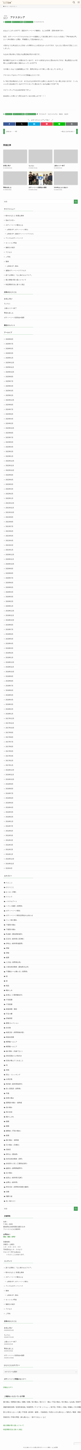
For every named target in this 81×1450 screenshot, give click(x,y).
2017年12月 (10, 718)
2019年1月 (9, 657)
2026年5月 (9, 348)
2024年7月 (9, 409)
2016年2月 (9, 817)
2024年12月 (10, 400)
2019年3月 (9, 648)
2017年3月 (9, 756)
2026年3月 (9, 353)
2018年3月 (9, 704)
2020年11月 (10, 559)
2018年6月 (9, 690)
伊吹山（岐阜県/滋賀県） (15, 943)
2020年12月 (10, 554)
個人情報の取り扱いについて (16, 280)
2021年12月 (10, 503)
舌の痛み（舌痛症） (13, 1145)
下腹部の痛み (11, 925)
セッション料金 (11, 243)
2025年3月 (9, 390)
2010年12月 (10, 859)
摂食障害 (9, 1018)
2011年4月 (9, 840)
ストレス (9, 896)
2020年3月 (9, 596)
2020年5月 (9, 587)
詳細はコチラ (8, 1387)
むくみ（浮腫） (11, 892)
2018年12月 (10, 662)
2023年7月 (9, 437)
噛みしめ (9, 990)
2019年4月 (9, 643)
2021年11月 (10, 508)
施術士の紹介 (10, 247)
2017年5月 (9, 751)
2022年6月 (9, 480)
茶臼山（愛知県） (12, 1154)
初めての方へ (10, 220)
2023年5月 (9, 442)
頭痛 (7, 1192)
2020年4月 (9, 592)
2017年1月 (9, 765)
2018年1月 (9, 714)
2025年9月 (9, 376)
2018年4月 (9, 700)
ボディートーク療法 (17, 22)
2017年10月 (10, 728)
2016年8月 (9, 788)
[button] (9, 124)
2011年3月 (9, 845)
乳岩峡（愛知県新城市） (14, 934)
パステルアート (11, 901)
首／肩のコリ (11, 1201)
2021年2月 (9, 545)
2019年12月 (10, 611)
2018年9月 (9, 676)
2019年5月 (9, 639)
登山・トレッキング (13, 1074)
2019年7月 (9, 629)
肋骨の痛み (10, 1098)
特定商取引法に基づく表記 (15, 284)
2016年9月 (9, 784)
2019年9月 (9, 625)
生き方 (66, 114)
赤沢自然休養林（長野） (14, 1159)
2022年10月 (10, 470)
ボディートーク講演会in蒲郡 (14, 317)
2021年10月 (10, 512)
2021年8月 (9, 522)
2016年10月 (10, 779)
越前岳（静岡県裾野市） (14, 1168)
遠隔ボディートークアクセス (16, 270)
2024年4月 (9, 419)
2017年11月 (10, 723)
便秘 (7, 948)
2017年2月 (9, 760)
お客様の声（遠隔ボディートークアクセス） (20, 234)
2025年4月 (9, 386)
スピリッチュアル (52, 114)
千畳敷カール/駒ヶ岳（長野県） (17, 971)
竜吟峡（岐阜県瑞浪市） (14, 1084)
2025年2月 (9, 395)
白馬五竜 (9, 1079)
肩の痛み (9, 1107)
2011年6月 (9, 831)
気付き (61, 114)
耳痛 (7, 1093)
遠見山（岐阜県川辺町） (14, 1177)
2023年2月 (9, 451)
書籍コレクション (28, 22)
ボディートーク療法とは (14, 225)
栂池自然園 (10, 1037)
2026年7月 (9, 344)
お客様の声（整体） (13, 266)
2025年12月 (10, 362)
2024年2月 (9, 423)
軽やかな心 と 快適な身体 (15, 215)
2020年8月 (9, 573)
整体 (7, 261)
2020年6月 (9, 582)
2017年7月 (9, 742)
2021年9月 (9, 517)
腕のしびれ (10, 1117)
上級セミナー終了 (10, 308)
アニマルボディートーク (14, 238)
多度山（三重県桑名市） (14, 995)
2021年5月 (9, 536)
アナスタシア (42, 114)
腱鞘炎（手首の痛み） (14, 1131)
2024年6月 (9, 414)
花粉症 (8, 1149)
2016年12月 (10, 770)
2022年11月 (10, 465)
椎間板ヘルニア (11, 1042)
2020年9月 (9, 568)
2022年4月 (9, 489)
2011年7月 (9, 826)
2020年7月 (9, 578)
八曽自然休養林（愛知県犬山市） (18, 967)
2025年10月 (10, 372)
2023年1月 (9, 456)
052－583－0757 (9, 1237)
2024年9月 (9, 405)
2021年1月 (9, 550)
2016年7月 (9, 793)
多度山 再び (8, 299)
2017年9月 (9, 732)
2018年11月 (10, 667)
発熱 (7, 1070)
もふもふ (7, 303)
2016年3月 (9, 812)
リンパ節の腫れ (11, 920)
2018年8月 (9, 681)
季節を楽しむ (9, 313)
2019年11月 (10, 615)
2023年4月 (9, 447)
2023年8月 (9, 433)
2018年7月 (9, 686)
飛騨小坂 (9, 1196)
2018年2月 (9, 709)
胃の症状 (9, 1112)
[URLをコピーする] (72, 124)
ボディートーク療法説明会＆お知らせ (19, 915)
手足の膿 (9, 1014)
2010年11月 (10, 863)
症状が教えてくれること (14, 1060)
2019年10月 (10, 620)
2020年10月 (10, 564)
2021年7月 (9, 526)
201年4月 (9, 868)
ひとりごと (8, 22)
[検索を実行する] (76, 202)
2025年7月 (9, 381)
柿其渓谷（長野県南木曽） (15, 1032)
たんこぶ (9, 882)
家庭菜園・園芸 (11, 1009)
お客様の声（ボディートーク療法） (18, 229)
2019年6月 (9, 634)
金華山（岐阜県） (12, 1182)
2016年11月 (10, 774)
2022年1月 (9, 498)
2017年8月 (9, 737)
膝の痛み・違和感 (12, 1140)
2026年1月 (9, 358)
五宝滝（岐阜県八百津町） (15, 939)
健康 (7, 957)
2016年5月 (9, 803)
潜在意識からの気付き (14, 1056)
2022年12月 (10, 461)
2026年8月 (9, 339)
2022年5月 (9, 484)
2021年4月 (9, 540)
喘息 (7, 985)
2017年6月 (9, 746)
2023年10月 (10, 428)
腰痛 (7, 1121)
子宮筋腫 (9, 1000)
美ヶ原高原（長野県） (14, 1088)
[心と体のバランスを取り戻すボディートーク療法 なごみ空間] (7, 2)
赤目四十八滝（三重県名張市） (17, 1163)
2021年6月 (9, 531)
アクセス (9, 252)
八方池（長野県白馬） (14, 962)
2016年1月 (9, 821)
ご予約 (8, 257)
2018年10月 (10, 671)
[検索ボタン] (74, 2)
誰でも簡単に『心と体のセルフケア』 (19, 275)
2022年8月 (9, 475)
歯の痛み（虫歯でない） (14, 1051)
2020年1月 (9, 606)
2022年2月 (9, 494)
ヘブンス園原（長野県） (14, 906)
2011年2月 (9, 849)
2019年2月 (9, 653)
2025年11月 (10, 367)
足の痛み (9, 1173)
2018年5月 (9, 695)
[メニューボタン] (78, 2)
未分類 (8, 1028)
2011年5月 (9, 835)
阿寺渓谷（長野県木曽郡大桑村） (18, 1187)
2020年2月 (9, 601)
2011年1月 (9, 854)
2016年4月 (9, 807)
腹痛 (7, 1135)
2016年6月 (9, 798)
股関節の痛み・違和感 (14, 1102)
